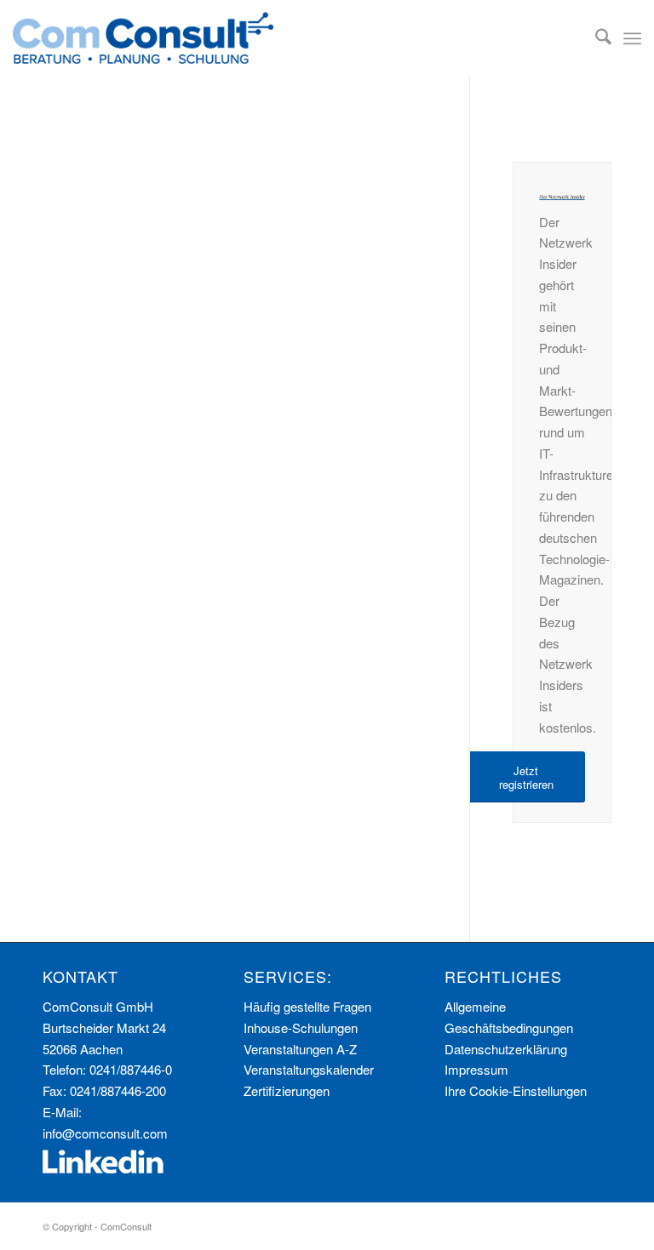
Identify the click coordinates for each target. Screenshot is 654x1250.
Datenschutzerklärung (506, 1049)
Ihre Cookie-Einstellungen (516, 1090)
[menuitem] (594, 38)
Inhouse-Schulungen (301, 1027)
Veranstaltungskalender (309, 1069)
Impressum (476, 1069)
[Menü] (632, 38)
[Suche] (594, 38)
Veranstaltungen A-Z (300, 1049)
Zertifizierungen (287, 1090)
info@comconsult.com (105, 1133)
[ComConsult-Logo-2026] (143, 38)
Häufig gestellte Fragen (307, 1006)
